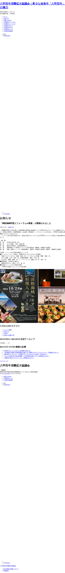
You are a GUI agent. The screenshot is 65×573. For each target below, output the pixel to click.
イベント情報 (7, 330)
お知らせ (11, 227)
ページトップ (4, 361)
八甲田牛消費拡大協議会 (8, 565)
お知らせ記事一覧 (8, 335)
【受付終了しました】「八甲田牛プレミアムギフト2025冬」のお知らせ (25, 354)
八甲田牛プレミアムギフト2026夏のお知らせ (16, 350)
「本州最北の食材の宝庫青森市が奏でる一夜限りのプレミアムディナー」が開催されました (31, 352)
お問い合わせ (7, 376)
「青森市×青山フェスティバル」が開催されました (18, 358)
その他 (5, 333)
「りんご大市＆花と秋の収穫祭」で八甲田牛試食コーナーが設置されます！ (26, 356)
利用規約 (6, 570)
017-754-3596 (6, 373)
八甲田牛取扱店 (8, 380)
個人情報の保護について (10, 569)
